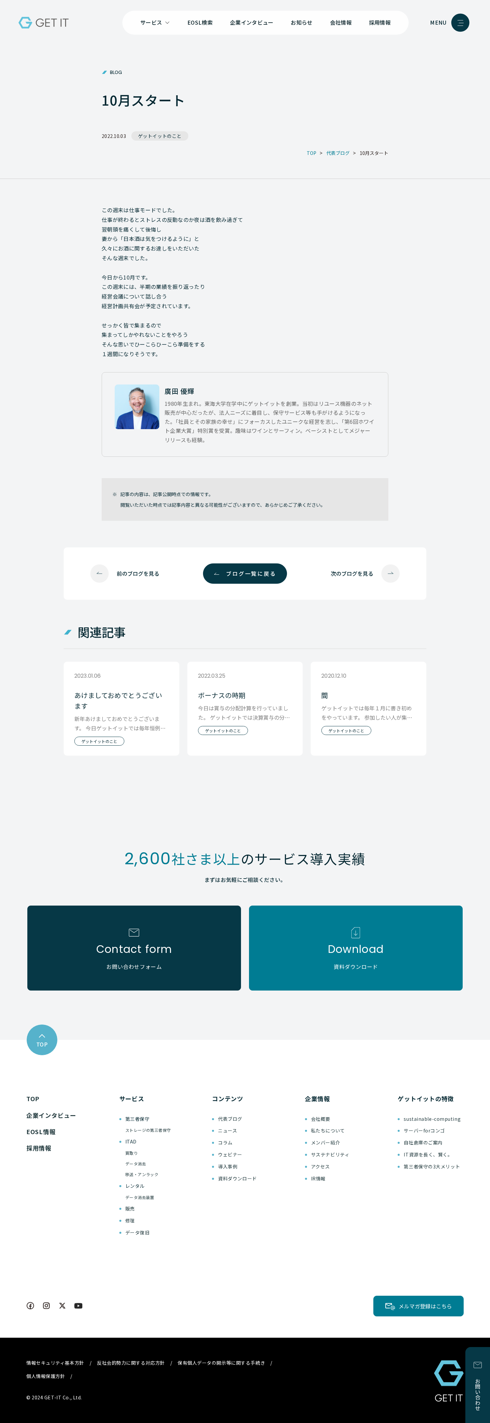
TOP (32, 1098)
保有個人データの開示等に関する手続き (221, 1362)
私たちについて (328, 1130)
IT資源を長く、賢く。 (428, 1154)
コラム (225, 1142)
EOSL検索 (200, 22)
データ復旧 (137, 1232)
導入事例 (227, 1166)
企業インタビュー (252, 22)
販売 (130, 1208)
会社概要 (320, 1118)
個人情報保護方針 (45, 1376)
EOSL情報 (40, 1131)
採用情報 (380, 22)
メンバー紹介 (325, 1142)
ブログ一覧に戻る (251, 573)
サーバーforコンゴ (424, 1130)
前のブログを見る (138, 573)
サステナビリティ (330, 1154)
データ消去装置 (139, 1197)
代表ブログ (230, 1118)
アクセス (320, 1166)
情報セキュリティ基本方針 (55, 1362)
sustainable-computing (432, 1118)
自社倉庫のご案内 (423, 1142)
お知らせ (301, 22)
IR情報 (318, 1178)
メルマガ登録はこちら (425, 1306)
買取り (131, 1153)
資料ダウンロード (237, 1178)
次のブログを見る (352, 573)
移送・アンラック (142, 1174)
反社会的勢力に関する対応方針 (131, 1362)
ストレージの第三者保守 (148, 1130)
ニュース (227, 1130)
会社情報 (341, 22)
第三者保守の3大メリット (432, 1166)
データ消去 (135, 1163)
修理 (130, 1220)
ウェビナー (230, 1154)
